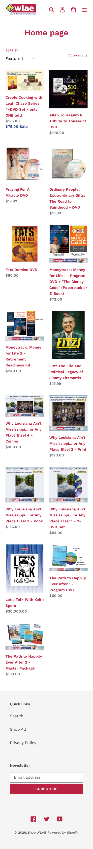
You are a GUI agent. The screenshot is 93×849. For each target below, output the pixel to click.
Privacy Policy (23, 742)
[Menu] (84, 9)
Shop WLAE (37, 832)
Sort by (11, 50)
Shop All (18, 729)
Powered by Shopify (63, 832)
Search (16, 716)
